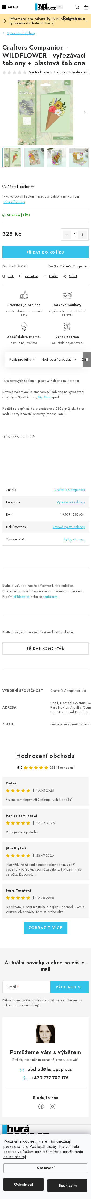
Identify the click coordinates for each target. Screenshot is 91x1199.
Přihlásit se (69, 987)
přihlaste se (22, 596)
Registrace (67, 7)
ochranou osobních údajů (21, 1005)
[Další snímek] (85, 113)
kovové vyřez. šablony (69, 527)
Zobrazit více (46, 928)
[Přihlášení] (58, 7)
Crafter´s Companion (74, 266)
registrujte (50, 596)
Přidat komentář (45, 648)
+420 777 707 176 (49, 1078)
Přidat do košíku (45, 252)
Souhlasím (68, 1185)
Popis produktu (20, 359)
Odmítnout (23, 1184)
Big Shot (44, 397)
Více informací (14, 202)
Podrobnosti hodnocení (71, 72)
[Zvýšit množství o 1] (82, 235)
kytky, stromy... (74, 539)
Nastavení (46, 1168)
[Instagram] (52, 1106)
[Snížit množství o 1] (67, 235)
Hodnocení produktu (57, 359)
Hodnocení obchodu (45, 755)
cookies (29, 1141)
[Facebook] (41, 1106)
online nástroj (15, 1156)
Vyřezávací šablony (71, 502)
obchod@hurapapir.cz (50, 1069)
